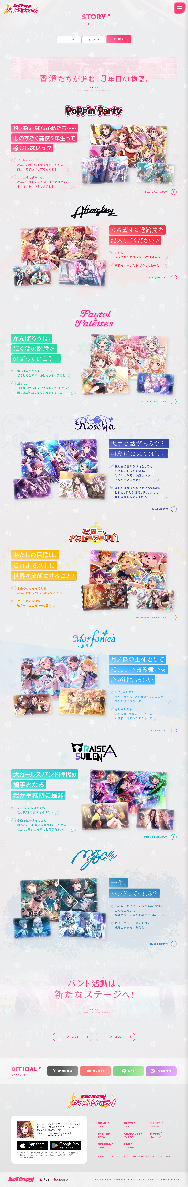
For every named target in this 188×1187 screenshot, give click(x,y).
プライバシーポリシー (118, 1156)
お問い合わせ (165, 1156)
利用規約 (101, 1156)
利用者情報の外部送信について (144, 1156)
